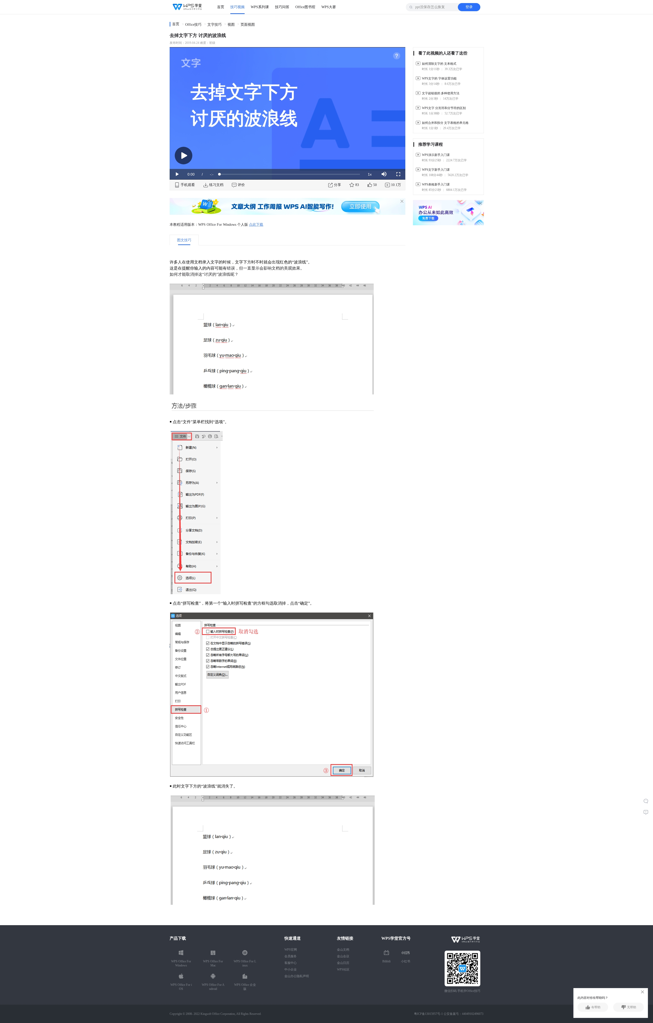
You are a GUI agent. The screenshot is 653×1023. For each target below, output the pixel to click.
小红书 (405, 961)
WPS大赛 (328, 7)
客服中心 (290, 963)
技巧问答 (282, 7)
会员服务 (290, 956)
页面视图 (248, 24)
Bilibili (386, 961)
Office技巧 (193, 24)
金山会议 (343, 956)
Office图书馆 (305, 7)
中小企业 (290, 969)
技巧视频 (237, 7)
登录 (469, 7)
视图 (231, 24)
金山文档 (343, 949)
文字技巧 (214, 24)
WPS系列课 (260, 7)
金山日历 (343, 963)
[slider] (290, 174)
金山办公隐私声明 (296, 976)
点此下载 (256, 225)
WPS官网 (290, 949)
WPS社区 (343, 969)
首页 (220, 7)
